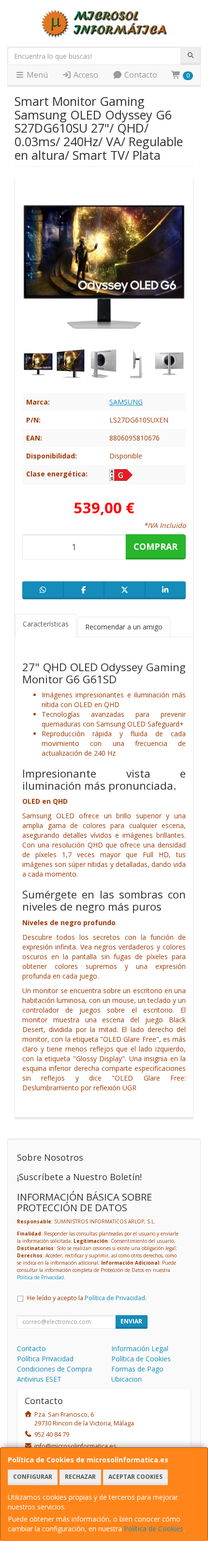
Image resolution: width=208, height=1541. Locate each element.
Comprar (156, 546)
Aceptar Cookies (135, 1477)
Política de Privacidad (40, 1277)
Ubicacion (126, 1379)
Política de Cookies (153, 1528)
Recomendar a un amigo (124, 626)
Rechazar (80, 1477)
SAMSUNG (126, 401)
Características (46, 623)
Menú (36, 74)
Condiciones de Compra (54, 1368)
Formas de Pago (137, 1368)
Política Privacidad (45, 1358)
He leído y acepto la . (87, 1298)
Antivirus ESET (39, 1379)
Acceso (85, 74)
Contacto (139, 74)
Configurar (32, 1477)
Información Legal (139, 1348)
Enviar (131, 1321)
